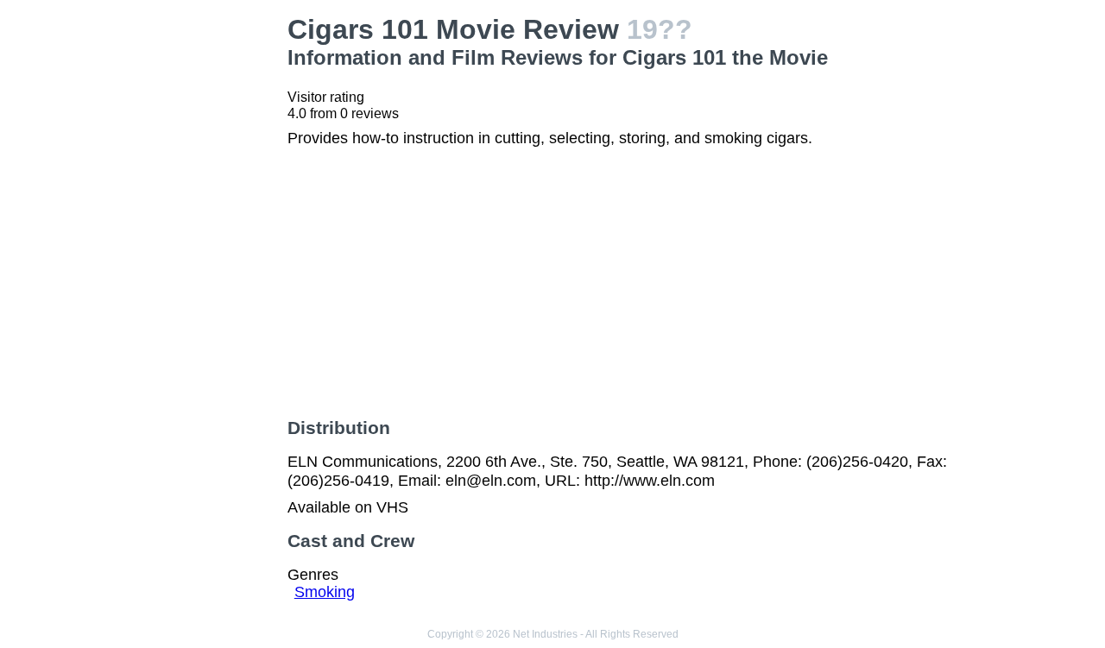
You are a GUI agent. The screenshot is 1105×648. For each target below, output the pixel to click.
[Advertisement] (193, 273)
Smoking (324, 592)
